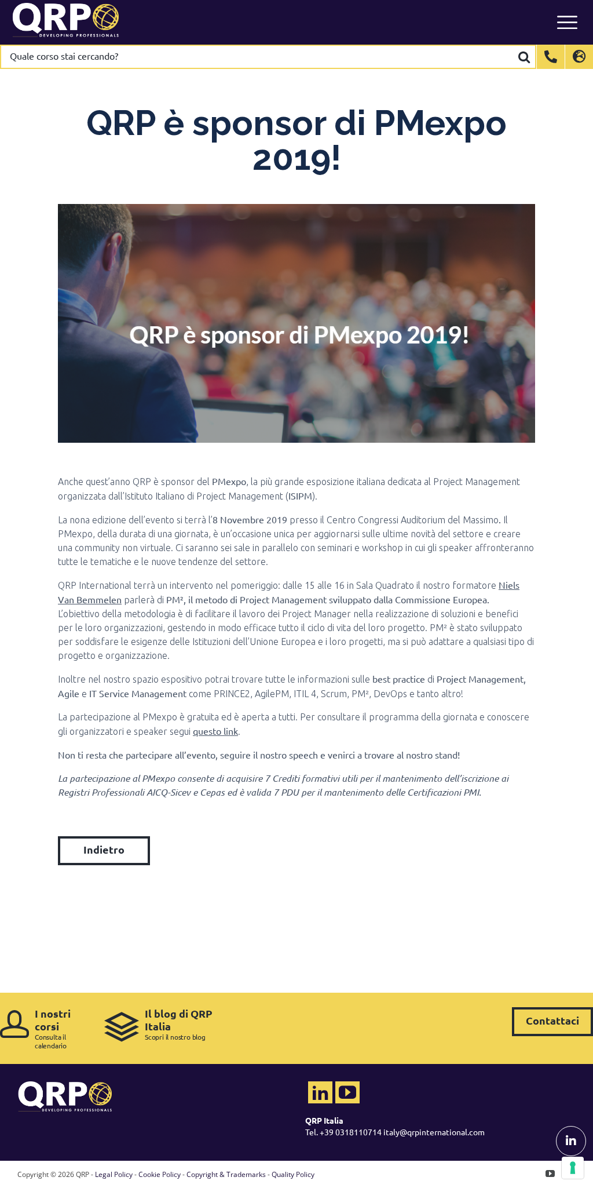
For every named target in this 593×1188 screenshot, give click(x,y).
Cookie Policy (159, 1174)
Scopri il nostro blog (179, 1024)
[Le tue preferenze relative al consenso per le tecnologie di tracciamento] (573, 1168)
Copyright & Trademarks (226, 1174)
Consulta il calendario (53, 1028)
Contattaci (552, 1020)
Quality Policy (293, 1174)
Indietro (104, 849)
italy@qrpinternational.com (434, 1132)
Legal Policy (114, 1174)
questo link (215, 731)
